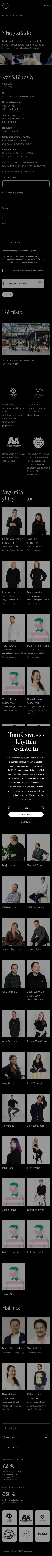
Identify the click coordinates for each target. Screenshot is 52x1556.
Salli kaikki (26, 814)
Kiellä (26, 808)
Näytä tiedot (26, 822)
